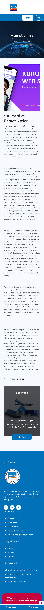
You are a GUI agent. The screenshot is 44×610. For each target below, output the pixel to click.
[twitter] (12, 507)
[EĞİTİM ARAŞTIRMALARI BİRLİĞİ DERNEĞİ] (12, 477)
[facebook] (6, 507)
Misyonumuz (12, 522)
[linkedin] (18, 507)
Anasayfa (13, 42)
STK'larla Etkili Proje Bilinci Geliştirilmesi (18, 575)
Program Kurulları (15, 530)
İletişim (27, 18)
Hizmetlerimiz (26, 42)
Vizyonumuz (12, 526)
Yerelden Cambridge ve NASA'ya (22, 570)
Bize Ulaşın (22, 437)
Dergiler (11, 552)
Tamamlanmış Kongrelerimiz (20, 535)
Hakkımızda (12, 518)
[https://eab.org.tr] (22, 7)
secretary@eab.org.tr (22, 420)
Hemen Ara (12, 607)
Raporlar (11, 556)
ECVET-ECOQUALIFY (17, 581)
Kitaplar (11, 548)
